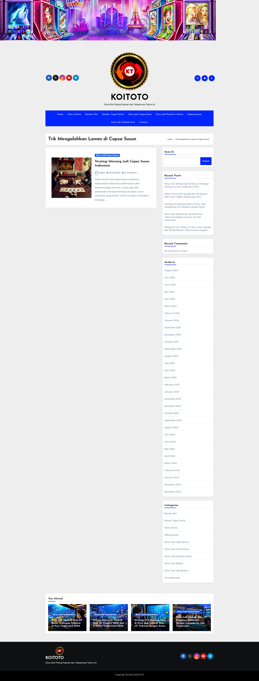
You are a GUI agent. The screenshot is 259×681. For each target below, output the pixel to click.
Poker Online (74, 114)
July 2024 (169, 434)
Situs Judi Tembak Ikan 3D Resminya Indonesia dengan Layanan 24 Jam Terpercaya (183, 217)
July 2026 (169, 277)
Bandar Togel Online (113, 114)
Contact (143, 122)
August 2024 (171, 427)
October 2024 (171, 413)
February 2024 (172, 470)
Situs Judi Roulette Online (169, 114)
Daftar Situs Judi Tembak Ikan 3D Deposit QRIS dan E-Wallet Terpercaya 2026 (108, 623)
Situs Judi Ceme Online (176, 549)
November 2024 (172, 406)
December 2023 (172, 484)
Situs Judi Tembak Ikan (123, 122)
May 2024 (169, 449)
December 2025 (172, 327)
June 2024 (170, 442)
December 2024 (172, 399)
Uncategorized (172, 577)
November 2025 (172, 334)
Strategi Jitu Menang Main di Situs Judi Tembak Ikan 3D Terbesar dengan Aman (150, 623)
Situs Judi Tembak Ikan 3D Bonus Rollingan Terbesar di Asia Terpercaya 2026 (67, 623)
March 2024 (170, 463)
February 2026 (172, 313)
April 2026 (169, 299)
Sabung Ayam (194, 114)
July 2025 (169, 363)
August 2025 (171, 356)
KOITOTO (130, 98)
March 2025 (170, 377)
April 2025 (169, 370)
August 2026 (171, 270)
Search (169, 152)
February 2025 (172, 384)
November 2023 (172, 492)
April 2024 (169, 456)
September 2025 (173, 349)
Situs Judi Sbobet (173, 563)
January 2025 (171, 392)
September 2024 (173, 420)
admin (102, 173)
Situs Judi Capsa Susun (140, 114)
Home (60, 114)
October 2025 (171, 342)
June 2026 (170, 284)
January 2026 (171, 320)
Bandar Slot (91, 114)
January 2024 (171, 477)
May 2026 (169, 292)
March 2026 (170, 306)
